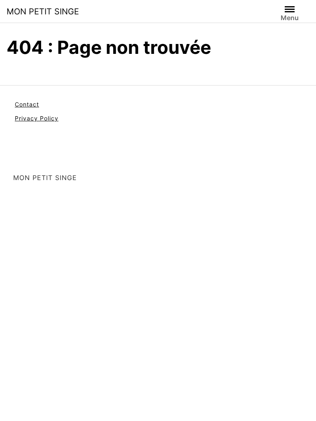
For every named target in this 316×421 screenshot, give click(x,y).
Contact (27, 104)
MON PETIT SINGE (43, 11)
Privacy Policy (36, 118)
